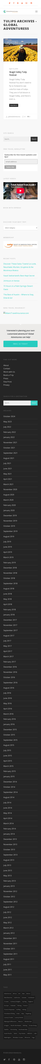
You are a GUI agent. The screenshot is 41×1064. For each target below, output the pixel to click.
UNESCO (29, 1033)
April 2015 (7, 761)
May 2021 (7, 474)
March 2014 (8, 823)
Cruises (6, 1001)
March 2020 (8, 500)
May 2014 (7, 813)
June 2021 (7, 468)
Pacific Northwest (16, 1025)
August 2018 (8, 588)
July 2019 (7, 541)
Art (19, 993)
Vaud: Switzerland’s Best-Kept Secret (19, 275)
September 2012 (10, 901)
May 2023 (7, 421)
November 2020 (10, 489)
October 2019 (9, 526)
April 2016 (7, 708)
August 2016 (8, 688)
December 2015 (10, 729)
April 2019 (7, 552)
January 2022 (9, 437)
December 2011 (10, 938)
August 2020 (8, 494)
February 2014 (9, 828)
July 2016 (7, 693)
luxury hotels (19, 1017)
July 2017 (7, 641)
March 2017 (8, 656)
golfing (18, 1009)
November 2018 (10, 573)
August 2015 (8, 745)
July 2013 (7, 865)
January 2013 (9, 886)
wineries (27, 1037)
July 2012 (7, 912)
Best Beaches (8, 997)
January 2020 (9, 510)
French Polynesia (9, 1009)
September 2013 (10, 855)
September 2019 (10, 531)
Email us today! (20, 344)
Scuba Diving (32, 1025)
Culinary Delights (15, 1001)
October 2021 (9, 447)
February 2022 (9, 432)
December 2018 (10, 567)
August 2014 (8, 797)
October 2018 (9, 578)
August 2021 (8, 458)
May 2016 (7, 703)
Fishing (19, 1005)
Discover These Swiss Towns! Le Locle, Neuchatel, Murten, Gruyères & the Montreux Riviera (19, 267)
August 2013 (8, 860)
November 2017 (10, 625)
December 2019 (10, 515)
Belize (28, 993)
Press (5, 378)
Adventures (7, 993)
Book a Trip (8, 375)
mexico (20, 1021)
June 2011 (7, 969)
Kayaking (28, 1013)
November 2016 (10, 672)
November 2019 (10, 521)
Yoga (33, 1037)
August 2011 (8, 959)
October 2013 (9, 849)
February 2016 (9, 719)
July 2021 (7, 463)
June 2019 (7, 547)
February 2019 (9, 562)
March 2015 (8, 766)
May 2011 (7, 975)
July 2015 (7, 750)
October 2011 (9, 948)
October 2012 (9, 896)
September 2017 (10, 630)
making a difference (10, 1021)
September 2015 (10, 740)
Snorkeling (13, 1029)
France (25, 1005)
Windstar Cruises (18, 1037)
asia (23, 993)
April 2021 (7, 479)
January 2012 (9, 933)
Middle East (28, 1021)
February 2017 (9, 661)
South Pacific (8, 1033)
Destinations (12, 42)
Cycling (24, 1001)
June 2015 (7, 755)
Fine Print (7, 381)
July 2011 (7, 964)
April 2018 (7, 604)
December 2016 (10, 667)
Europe (6, 1005)
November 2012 (10, 891)
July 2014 (7, 802)
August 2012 (8, 907)
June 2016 (7, 698)
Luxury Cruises (8, 1017)
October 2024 (9, 416)
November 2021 (10, 442)
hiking (24, 1009)
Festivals (13, 1005)
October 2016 (9, 677)
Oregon (6, 1025)
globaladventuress (14, 117)
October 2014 (9, 787)
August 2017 (8, 635)
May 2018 (7, 599)
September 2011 (10, 954)
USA (35, 1033)
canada (24, 997)
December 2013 (10, 839)
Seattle (6, 1029)
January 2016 (9, 724)
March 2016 (8, 714)
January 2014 (9, 834)
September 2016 (10, 682)
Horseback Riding (9, 1013)
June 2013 (7, 870)
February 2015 (9, 771)
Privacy (6, 385)
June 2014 (7, 808)
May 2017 (7, 646)
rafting (25, 1025)
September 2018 (10, 583)
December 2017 (10, 620)
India (18, 1013)
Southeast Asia (23, 1029)
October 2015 (9, 735)
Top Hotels (22, 1033)
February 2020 (9, 505)
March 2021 (8, 484)
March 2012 (8, 928)
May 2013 (7, 875)
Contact (6, 368)
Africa (15, 993)
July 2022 (7, 427)
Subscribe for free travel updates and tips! (20, 156)
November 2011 (10, 943)
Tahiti (15, 1033)
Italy (22, 1013)
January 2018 (9, 614)
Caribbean (31, 997)
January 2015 (9, 776)
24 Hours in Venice (11, 281)
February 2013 (9, 881)
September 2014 (10, 792)
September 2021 (10, 453)
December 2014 (10, 781)
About (6, 365)
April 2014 (7, 818)
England (30, 1001)
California (17, 997)
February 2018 (9, 609)
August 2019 (8, 536)
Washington (7, 1037)
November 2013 (10, 844)
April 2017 (7, 651)
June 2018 (7, 594)
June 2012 (7, 917)
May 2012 (7, 922)
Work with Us (9, 372)
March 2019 (8, 557)
